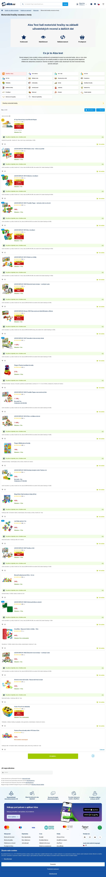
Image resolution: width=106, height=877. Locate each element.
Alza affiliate (60, 846)
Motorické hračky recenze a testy (50, 10)
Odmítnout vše (53, 873)
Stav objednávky (26, 837)
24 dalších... (53, 756)
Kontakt (41, 837)
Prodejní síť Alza (8, 846)
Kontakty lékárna (43, 840)
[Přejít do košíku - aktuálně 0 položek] (103, 4)
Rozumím (53, 864)
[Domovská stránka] (2, 10)
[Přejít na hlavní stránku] (8, 4)
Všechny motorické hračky (10, 103)
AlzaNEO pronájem (62, 840)
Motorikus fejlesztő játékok (38, 784)
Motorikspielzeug (31, 780)
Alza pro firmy (60, 837)
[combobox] (42, 4)
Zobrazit (102, 749)
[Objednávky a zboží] (91, 4)
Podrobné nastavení (53, 869)
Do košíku (101, 144)
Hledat (65, 4)
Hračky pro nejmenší (26, 10)
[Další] (93, 755)
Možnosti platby (8, 840)
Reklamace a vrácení (9, 843)
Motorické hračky (26, 778)
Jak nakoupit (25, 843)
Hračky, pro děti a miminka (11, 10)
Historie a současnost (45, 846)
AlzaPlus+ (59, 843)
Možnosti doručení (9, 837)
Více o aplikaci (12, 816)
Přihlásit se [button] (81, 4)
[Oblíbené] (95, 4)
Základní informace (44, 843)
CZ (86, 845)
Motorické (36, 10)
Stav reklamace (26, 840)
